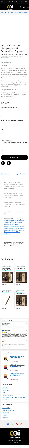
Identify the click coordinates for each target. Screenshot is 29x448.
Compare (5, 417)
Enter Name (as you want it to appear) (12, 120)
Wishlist (4, 415)
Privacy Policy (6, 408)
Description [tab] (5, 174)
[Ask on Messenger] (9, 163)
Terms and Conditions (8, 410)
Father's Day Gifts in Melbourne (13, 222)
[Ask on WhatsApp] (3, 163)
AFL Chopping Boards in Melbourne (14, 221)
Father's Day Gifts (7, 395)
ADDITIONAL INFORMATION (9, 107)
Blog (3, 392)
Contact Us (5, 390)
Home (2, 12)
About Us (5, 388)
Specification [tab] (21, 174)
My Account (5, 413)
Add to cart (15, 157)
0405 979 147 (14, 442)
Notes (4, 130)
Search (21, 7)
